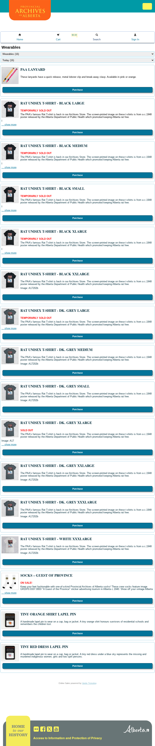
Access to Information (49, 738)
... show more (9, 124)
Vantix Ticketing (89, 683)
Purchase (77, 90)
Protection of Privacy (87, 738)
